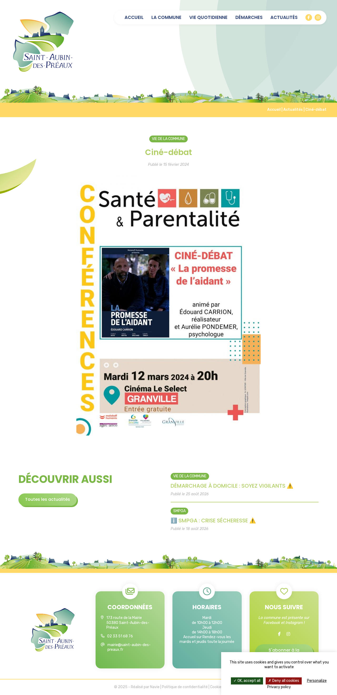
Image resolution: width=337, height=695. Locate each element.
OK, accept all (248, 680)
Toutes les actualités (47, 499)
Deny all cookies (285, 680)
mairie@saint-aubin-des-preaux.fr (129, 647)
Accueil (134, 17)
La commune (166, 17)
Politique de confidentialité (185, 687)
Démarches (248, 17)
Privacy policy (279, 687)
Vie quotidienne (208, 17)
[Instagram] (318, 17)
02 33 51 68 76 (120, 636)
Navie (155, 687)
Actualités (284, 17)
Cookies (216, 687)
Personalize (317, 680)
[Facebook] (308, 17)
